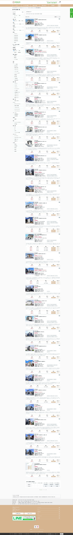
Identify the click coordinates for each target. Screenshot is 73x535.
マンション (15, 15)
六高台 (37, 169)
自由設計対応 (16, 80)
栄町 (37, 389)
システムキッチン (17, 107)
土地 (14, 17)
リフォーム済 (16, 71)
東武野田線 (36, 174)
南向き (15, 149)
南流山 (39, 23)
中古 (22, 20)
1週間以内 (19, 52)
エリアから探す (26, 5)
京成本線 (51, 502)
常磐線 (36, 25)
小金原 (37, 217)
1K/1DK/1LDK (16, 35)
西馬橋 (37, 315)
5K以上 (15, 42)
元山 (40, 424)
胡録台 (37, 140)
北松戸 (39, 86)
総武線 (49, 502)
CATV (15, 130)
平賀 (37, 111)
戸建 (19, 15)
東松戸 (39, 366)
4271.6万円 (45, 484)
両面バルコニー (17, 97)
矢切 (38, 192)
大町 (38, 425)
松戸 (37, 25)
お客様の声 (38, 511)
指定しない (15, 20)
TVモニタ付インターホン (18, 137)
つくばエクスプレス (37, 274)
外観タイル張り (17, 100)
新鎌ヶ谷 (41, 102)
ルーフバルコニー (17, 88)
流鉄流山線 (42, 502)
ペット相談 (16, 64)
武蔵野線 (36, 23)
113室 (57, 486)
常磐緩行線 (36, 24)
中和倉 (37, 285)
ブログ (38, 513)
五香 (40, 423)
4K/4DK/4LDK (16, 40)
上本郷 (37, 82)
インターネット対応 (17, 132)
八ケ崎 (37, 49)
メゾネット (16, 83)
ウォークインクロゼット (18, 122)
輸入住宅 (16, 76)
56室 (51, 486)
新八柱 (39, 88)
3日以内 (15, 52)
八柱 (40, 469)
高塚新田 (38, 360)
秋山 (38, 365)
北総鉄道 (36, 192)
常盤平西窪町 (38, 463)
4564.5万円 (51, 484)
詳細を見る (53, 31)
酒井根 (29, 501)
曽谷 (36, 501)
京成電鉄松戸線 (37, 102)
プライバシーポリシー (36, 529)
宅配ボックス (16, 139)
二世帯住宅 (16, 78)
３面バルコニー (17, 95)
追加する (58, 31)
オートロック (16, 135)
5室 (45, 486)
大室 (33, 501)
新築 (19, 20)
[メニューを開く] (59, 5)
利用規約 (31, 529)
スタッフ (38, 509)
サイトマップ (42, 529)
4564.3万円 (56, 484)
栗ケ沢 (37, 126)
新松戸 (39, 24)
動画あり (15, 57)
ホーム (17, 5)
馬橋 (39, 54)
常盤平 (40, 130)
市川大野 (39, 364)
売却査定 (52, 5)
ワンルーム (15, 33)
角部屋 (15, 151)
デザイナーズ (16, 69)
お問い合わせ (44, 5)
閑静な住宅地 (16, 67)
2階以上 (16, 144)
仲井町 (37, 202)
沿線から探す (35, 5)
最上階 (15, 147)
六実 (39, 174)
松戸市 (35, 49)
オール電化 (16, 90)
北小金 (39, 115)
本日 (19, 50)
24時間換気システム (17, 92)
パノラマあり (16, 59)
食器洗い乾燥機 (17, 105)
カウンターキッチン (17, 109)
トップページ (39, 507)
